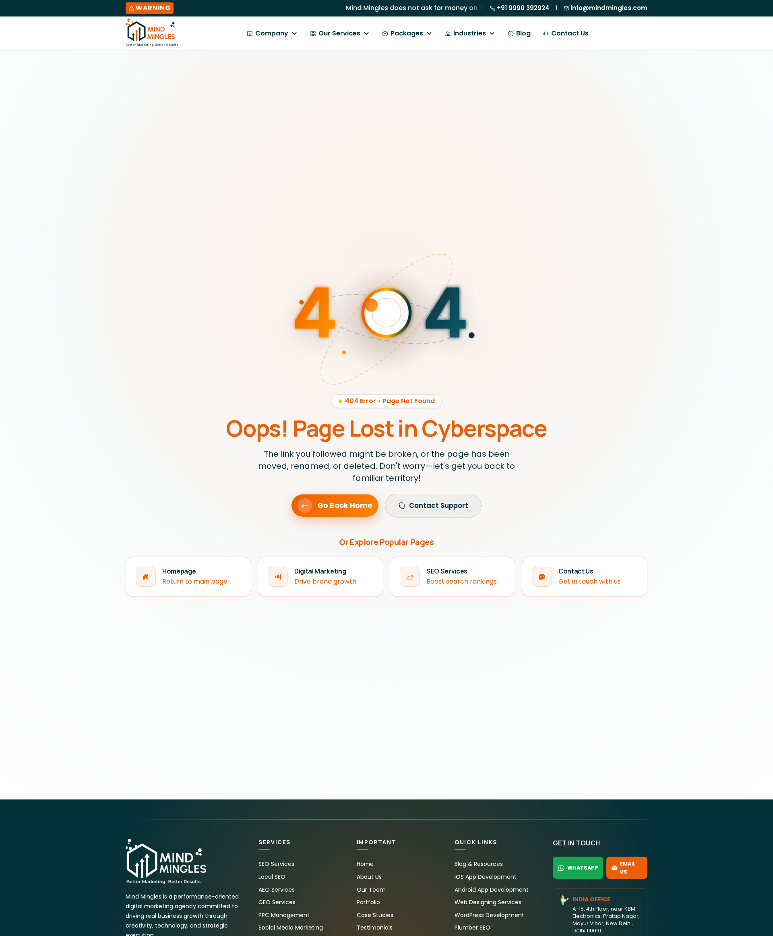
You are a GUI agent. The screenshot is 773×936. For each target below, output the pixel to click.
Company (271, 33)
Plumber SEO (472, 928)
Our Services (339, 33)
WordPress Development (489, 915)
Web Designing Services (488, 902)
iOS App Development (486, 877)
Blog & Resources (479, 864)
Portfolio (368, 902)
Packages (407, 33)
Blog (523, 33)
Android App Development (492, 890)
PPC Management (284, 915)
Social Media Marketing (290, 928)
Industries (469, 33)
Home (365, 864)
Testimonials (375, 928)
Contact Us (570, 33)
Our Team (371, 890)
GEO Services (277, 902)
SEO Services (276, 864)
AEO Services (276, 890)
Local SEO (271, 877)
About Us (369, 877)
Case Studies (375, 915)
